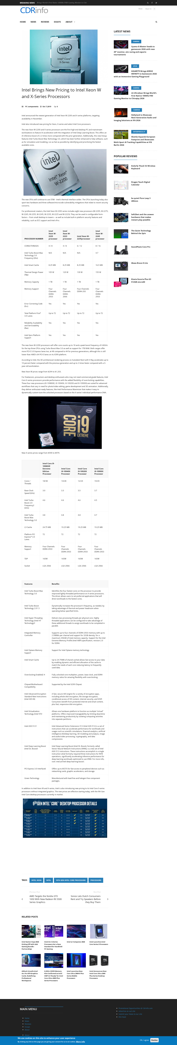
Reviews (45, 22)
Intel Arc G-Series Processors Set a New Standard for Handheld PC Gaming (53, 945)
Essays (57, 22)
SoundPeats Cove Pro (140, 247)
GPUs (135, 66)
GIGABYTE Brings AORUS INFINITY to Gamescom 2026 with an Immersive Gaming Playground (135, 74)
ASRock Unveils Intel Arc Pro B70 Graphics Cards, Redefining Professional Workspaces (30, 976)
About (69, 22)
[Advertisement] (65, 857)
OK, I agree (144, 1040)
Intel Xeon (36, 880)
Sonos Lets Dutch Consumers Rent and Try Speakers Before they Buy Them (86, 899)
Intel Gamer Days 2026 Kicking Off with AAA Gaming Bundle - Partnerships (30, 945)
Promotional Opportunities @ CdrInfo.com (136, 1008)
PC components (31, 106)
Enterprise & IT (139, 132)
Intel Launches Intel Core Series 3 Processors (98, 943)
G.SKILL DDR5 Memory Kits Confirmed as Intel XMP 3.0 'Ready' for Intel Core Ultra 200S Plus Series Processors (53, 976)
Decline (154, 1040)
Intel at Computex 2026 (76, 942)
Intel (48, 880)
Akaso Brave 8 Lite (139, 263)
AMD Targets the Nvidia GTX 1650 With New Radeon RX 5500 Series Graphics (46, 899)
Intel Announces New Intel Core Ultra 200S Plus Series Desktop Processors (97, 974)
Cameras (136, 110)
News (33, 22)
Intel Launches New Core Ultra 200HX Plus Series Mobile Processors (75, 974)
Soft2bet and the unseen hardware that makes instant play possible (142, 217)
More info (80, 1041)
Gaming (136, 41)
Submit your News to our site (130, 1014)
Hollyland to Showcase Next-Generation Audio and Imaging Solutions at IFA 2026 (135, 118)
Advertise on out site (127, 1011)
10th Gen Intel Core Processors (71, 880)
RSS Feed (122, 1017)
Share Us (148, 9)
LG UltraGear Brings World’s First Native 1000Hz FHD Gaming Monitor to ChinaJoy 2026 (135, 96)
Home (140, 9)
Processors (95, 880)
